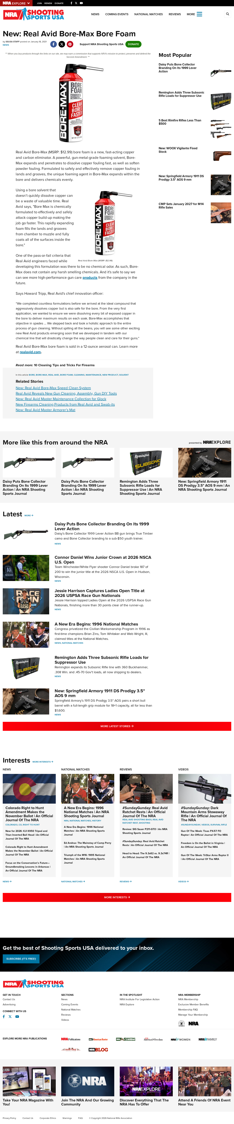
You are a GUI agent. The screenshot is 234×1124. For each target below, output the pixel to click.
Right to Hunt (31, 824)
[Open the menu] (199, 14)
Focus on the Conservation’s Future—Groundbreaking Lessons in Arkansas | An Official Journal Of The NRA (27, 867)
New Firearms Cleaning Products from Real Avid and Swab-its (65, 404)
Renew (48, 3)
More (27, 515)
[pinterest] (70, 42)
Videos (183, 769)
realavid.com (30, 352)
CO (20, 824)
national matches (80, 820)
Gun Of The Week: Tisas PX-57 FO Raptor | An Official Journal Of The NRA (204, 833)
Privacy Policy (9, 1118)
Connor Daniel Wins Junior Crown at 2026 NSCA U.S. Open (103, 559)
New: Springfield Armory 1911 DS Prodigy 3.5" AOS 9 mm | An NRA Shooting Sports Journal (204, 485)
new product (110, 375)
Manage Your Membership (193, 1015)
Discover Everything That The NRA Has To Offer (144, 1102)
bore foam (66, 375)
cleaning (79, 375)
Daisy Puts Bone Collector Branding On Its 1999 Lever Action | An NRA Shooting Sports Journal (25, 487)
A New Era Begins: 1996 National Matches (96, 624)
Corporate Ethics (48, 1118)
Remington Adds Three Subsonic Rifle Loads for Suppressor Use (102, 660)
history (96, 820)
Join (39, 3)
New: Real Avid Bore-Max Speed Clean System (53, 388)
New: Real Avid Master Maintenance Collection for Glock (61, 399)
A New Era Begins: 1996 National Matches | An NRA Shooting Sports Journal (86, 812)
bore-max (41, 375)
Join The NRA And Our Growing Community (87, 1102)
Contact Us (9, 999)
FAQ (80, 1118)
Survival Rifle (218, 824)
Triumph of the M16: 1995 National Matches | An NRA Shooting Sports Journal (84, 859)
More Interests (42, 761)
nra (66, 820)
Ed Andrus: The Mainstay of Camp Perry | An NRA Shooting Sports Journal (87, 845)
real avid (53, 375)
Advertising (9, 1004)
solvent (124, 375)
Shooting (144, 823)
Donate (59, 3)
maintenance (93, 375)
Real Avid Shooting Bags (137, 819)
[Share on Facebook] (53, 42)
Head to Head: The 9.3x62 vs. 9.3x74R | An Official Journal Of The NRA (145, 855)
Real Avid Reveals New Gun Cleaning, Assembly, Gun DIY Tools (66, 393)
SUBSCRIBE (21, 959)
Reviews (175, 14)
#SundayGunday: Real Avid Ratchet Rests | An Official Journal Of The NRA (145, 812)
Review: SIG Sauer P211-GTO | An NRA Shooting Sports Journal (144, 831)
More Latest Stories (132, 726)
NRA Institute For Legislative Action (140, 999)
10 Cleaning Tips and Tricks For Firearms (64, 365)
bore (32, 375)
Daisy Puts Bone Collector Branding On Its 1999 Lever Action (102, 526)
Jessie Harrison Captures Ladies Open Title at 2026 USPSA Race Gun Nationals (99, 593)
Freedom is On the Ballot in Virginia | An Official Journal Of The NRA (203, 845)
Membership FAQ (188, 1010)
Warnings (67, 1118)
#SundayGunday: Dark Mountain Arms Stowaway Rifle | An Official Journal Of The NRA (204, 814)
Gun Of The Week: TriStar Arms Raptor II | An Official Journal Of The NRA (205, 857)
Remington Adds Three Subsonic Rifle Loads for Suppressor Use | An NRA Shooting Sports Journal (141, 487)
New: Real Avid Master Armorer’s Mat (45, 410)
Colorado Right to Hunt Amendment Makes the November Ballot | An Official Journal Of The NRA (29, 814)
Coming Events (117, 14)
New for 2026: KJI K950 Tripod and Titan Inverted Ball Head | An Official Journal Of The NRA (27, 835)
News (95, 14)
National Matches (148, 14)
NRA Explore (127, 1004)
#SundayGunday (190, 824)
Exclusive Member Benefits (193, 1004)
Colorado (11, 824)
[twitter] (62, 42)
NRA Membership (188, 999)
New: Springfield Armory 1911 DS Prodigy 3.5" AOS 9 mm (100, 693)
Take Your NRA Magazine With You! (28, 1102)
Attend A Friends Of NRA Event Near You (204, 1102)
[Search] (227, 14)
